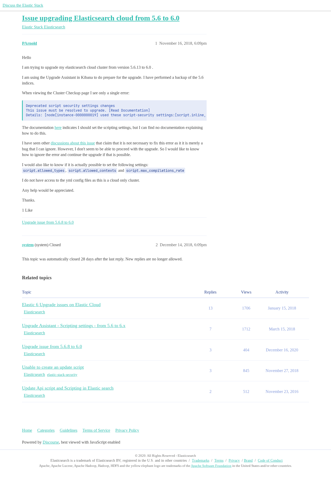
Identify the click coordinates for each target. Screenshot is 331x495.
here (58, 127)
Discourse (51, 442)
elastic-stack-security (62, 375)
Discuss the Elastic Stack (23, 5)
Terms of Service (96, 430)
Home (27, 430)
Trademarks (200, 460)
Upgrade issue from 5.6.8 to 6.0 (48, 222)
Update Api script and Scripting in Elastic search (68, 388)
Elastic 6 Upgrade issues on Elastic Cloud (61, 304)
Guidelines (68, 430)
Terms (218, 460)
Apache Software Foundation (211, 466)
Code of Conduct (270, 460)
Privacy (234, 460)
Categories (46, 430)
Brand (248, 460)
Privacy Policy (127, 430)
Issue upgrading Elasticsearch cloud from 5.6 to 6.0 (100, 18)
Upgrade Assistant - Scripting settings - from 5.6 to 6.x (73, 325)
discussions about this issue (73, 143)
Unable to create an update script (53, 367)
